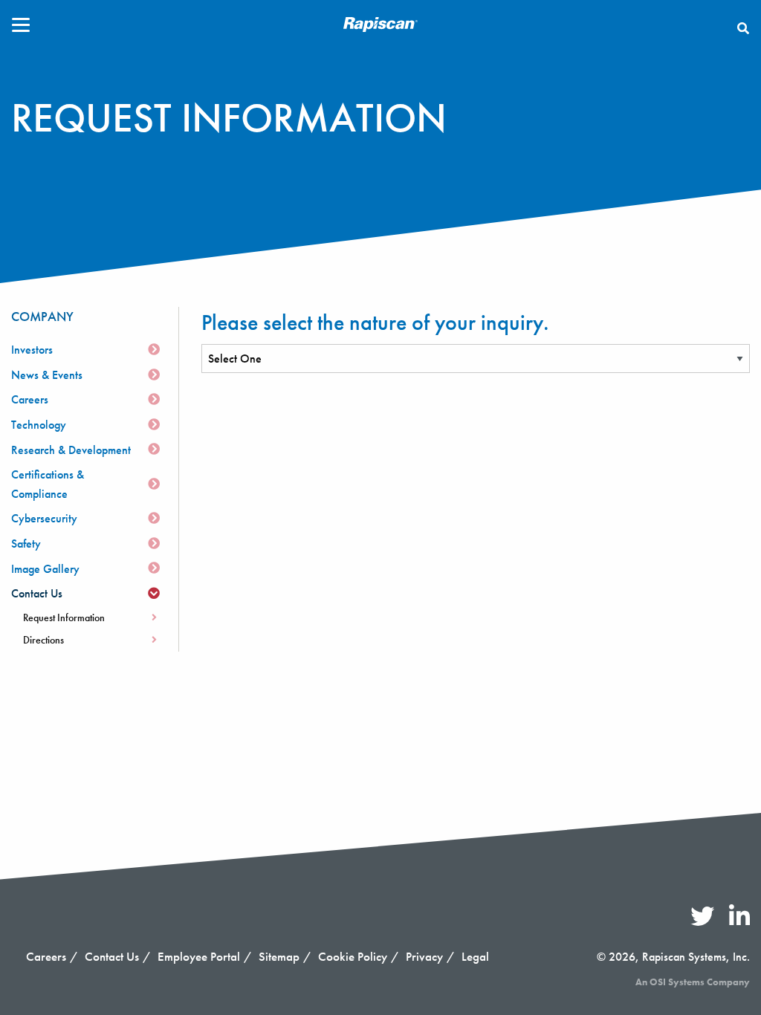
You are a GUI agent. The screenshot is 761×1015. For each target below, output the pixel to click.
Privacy (424, 956)
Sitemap (279, 956)
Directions (43, 639)
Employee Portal (199, 956)
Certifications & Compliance (47, 484)
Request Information (64, 617)
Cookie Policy (352, 956)
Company (42, 316)
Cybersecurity (44, 518)
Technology (38, 424)
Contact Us (36, 593)
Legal (475, 956)
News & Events (46, 375)
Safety (26, 543)
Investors (32, 349)
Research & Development (71, 450)
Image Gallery (45, 569)
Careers (29, 399)
